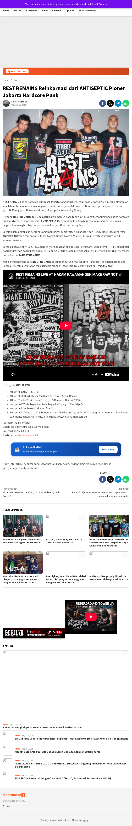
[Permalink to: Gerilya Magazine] (6, 103)
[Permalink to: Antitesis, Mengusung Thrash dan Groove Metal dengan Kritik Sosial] (109, 562)
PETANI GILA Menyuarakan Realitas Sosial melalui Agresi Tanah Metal (22, 541)
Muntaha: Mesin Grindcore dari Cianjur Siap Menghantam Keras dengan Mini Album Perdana (21, 579)
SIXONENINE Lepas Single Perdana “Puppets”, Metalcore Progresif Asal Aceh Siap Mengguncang (71, 738)
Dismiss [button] (103, 4)
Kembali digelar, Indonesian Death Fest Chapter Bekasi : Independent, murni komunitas (100, 492)
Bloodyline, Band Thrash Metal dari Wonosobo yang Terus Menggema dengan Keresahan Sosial (66, 579)
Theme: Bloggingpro (81, 820)
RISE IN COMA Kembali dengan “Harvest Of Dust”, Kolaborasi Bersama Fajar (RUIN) (63, 778)
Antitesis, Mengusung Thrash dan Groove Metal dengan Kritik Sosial (108, 578)
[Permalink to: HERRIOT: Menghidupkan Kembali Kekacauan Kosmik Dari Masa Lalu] (66, 686)
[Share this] (102, 103)
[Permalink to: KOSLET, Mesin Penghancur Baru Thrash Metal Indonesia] (66, 526)
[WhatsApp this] (125, 103)
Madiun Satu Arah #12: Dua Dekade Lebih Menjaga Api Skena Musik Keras (57, 751)
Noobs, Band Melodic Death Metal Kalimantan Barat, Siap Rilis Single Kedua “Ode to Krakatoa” (109, 542)
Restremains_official (26, 435)
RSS (8, 806)
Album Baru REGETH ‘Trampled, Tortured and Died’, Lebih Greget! (31, 492)
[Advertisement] (66, 42)
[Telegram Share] (118, 103)
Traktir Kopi (108, 449)
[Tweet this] (110, 103)
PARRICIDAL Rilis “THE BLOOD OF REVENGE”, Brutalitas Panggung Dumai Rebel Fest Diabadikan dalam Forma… (70, 765)
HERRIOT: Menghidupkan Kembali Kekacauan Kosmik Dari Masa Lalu (42, 727)
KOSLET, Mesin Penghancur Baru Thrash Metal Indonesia (64, 541)
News (5, 724)
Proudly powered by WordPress (55, 820)
